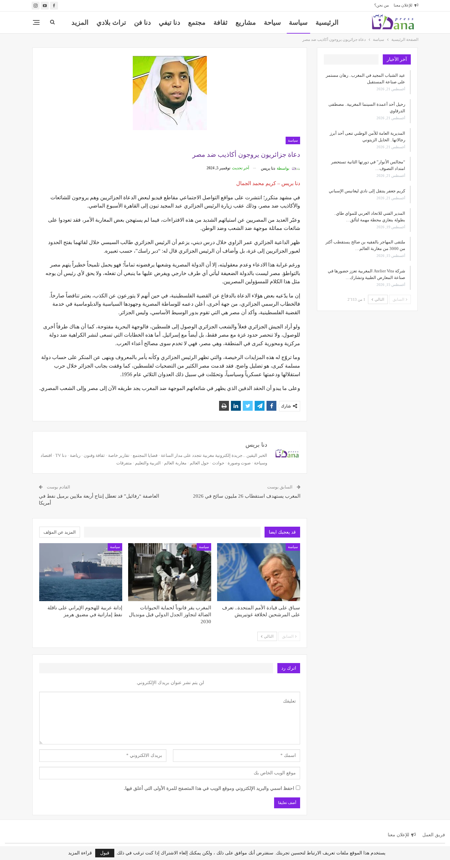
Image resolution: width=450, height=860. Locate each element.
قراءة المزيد (80, 853)
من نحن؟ (381, 5)
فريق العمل (433, 834)
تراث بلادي (111, 22)
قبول (104, 852)
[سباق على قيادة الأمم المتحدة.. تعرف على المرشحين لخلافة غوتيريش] (258, 572)
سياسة (298, 22)
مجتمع (197, 22)
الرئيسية (327, 22)
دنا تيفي (169, 22)
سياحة (272, 22)
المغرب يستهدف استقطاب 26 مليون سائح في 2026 (246, 496)
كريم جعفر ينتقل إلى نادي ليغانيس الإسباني (367, 190)
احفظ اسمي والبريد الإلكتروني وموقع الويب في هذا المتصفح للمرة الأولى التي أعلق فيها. (209, 788)
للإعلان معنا (403, 5)
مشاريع (246, 22)
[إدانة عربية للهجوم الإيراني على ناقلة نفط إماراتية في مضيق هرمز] (80, 572)
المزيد (80, 22)
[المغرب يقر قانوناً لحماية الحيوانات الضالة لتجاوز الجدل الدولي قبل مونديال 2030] (169, 572)
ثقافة (220, 22)
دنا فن (142, 22)
